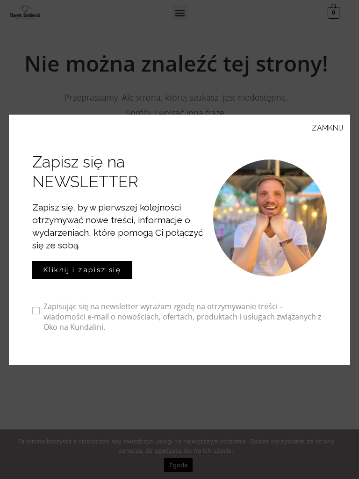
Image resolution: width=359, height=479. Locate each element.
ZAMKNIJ (327, 127)
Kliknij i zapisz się (82, 270)
